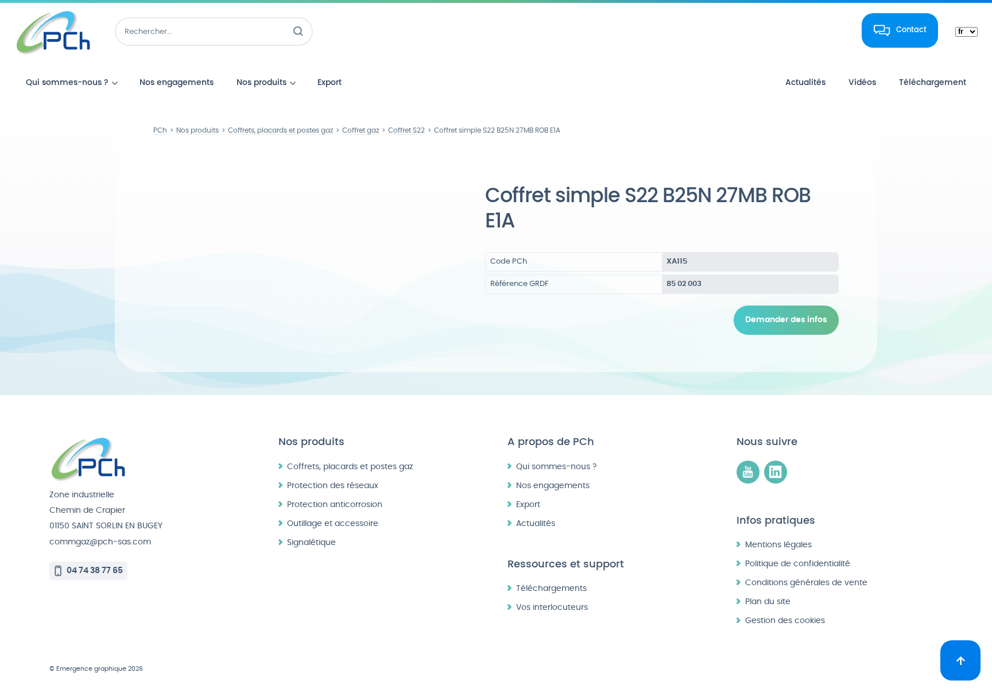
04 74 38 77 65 (95, 570)
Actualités (535, 523)
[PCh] (53, 32)
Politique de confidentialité (797, 563)
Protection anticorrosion (334, 504)
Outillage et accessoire (332, 523)
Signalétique (311, 542)
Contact (911, 30)
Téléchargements (551, 588)
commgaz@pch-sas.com (100, 542)
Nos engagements (553, 485)
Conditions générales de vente (806, 582)
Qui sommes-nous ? (556, 466)
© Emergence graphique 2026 (96, 669)
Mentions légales (778, 544)
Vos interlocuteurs (552, 607)
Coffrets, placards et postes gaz (350, 466)
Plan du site (767, 601)
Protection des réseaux (332, 485)
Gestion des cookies (785, 620)
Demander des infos (786, 320)
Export (528, 504)
